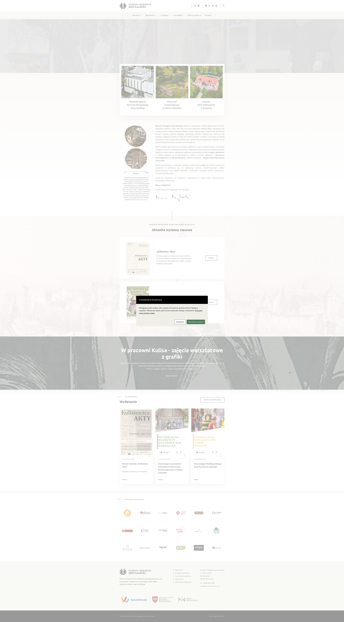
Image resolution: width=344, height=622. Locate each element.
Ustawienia (180, 322)
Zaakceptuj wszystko (195, 322)
